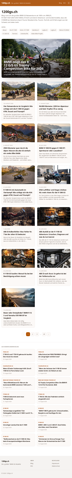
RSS (64, 3)
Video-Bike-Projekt (37, 33)
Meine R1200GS (64, 30)
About (4, 30)
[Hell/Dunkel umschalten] (68, 3)
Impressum (55, 463)
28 (44, 334)
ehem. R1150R (24, 30)
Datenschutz (56, 466)
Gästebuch (35, 30)
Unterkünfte (24, 33)
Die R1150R (13, 30)
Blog (60, 3)
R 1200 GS (6, 33)
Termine (14, 33)
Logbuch (45, 30)
